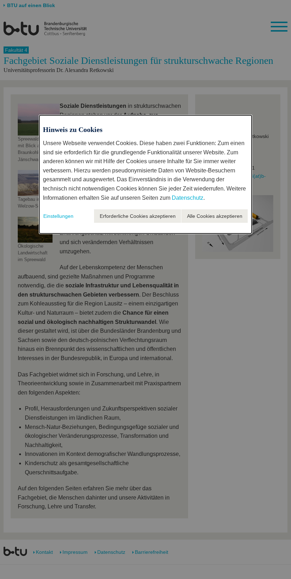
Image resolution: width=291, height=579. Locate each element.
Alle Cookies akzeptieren (214, 216)
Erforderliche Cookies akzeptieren (138, 216)
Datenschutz (187, 198)
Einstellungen (58, 216)
